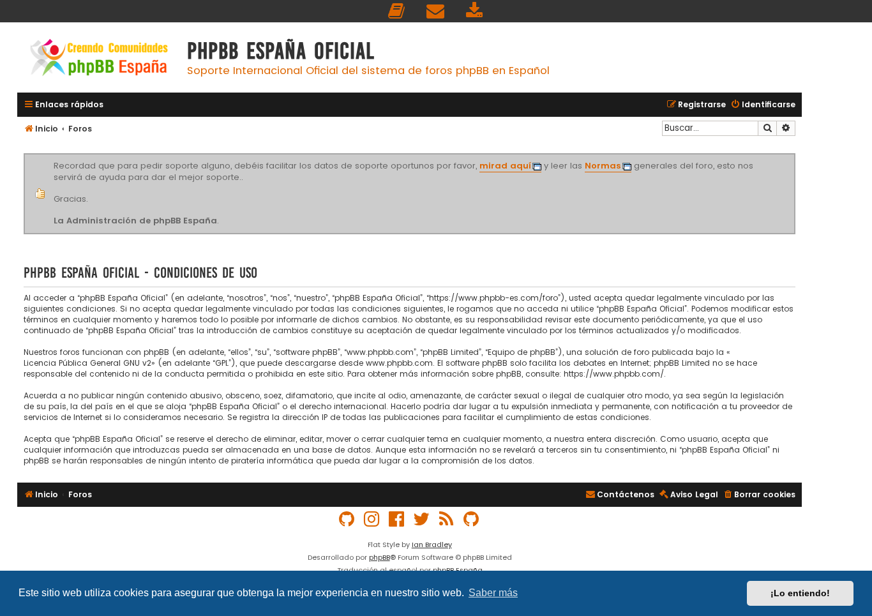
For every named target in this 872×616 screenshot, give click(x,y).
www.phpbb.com (399, 362)
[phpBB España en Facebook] (397, 519)
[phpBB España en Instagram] (372, 519)
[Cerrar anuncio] (793, 155)
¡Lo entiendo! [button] (800, 593)
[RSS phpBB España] (446, 519)
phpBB (379, 557)
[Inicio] (98, 59)
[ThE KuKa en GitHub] (471, 519)
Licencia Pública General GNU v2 (87, 362)
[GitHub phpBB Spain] (347, 519)
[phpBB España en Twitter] (421, 519)
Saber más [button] (493, 592)
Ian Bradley (432, 544)
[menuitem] (397, 11)
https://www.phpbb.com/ (614, 373)
